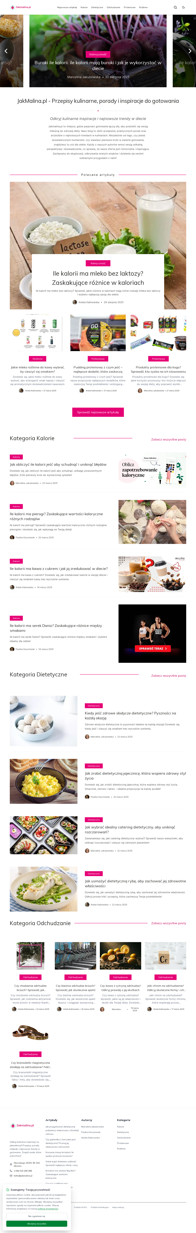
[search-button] (175, 7)
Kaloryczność (98, 54)
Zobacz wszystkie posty (168, 439)
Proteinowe (130, 7)
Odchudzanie (113, 7)
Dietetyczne (97, 7)
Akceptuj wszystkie (36, 1223)
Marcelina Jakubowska (92, 1126)
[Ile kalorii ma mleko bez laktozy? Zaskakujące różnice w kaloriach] (98, 245)
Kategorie (123, 1120)
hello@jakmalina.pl (23, 1175)
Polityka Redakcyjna (100, 1207)
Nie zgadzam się (36, 1216)
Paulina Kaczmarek (90, 1132)
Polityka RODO (80, 1207)
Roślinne (143, 7)
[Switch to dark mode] (183, 7)
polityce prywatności (48, 1208)
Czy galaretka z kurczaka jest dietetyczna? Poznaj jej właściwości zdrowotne (60, 1143)
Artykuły (51, 1120)
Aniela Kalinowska (90, 1137)
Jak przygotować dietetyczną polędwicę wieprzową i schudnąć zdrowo (62, 1130)
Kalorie (84, 7)
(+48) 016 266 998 (23, 1170)
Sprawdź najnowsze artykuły (98, 412)
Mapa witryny (118, 1207)
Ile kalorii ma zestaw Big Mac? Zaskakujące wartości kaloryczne (61, 1174)
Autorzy (86, 1120)
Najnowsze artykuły (67, 7)
